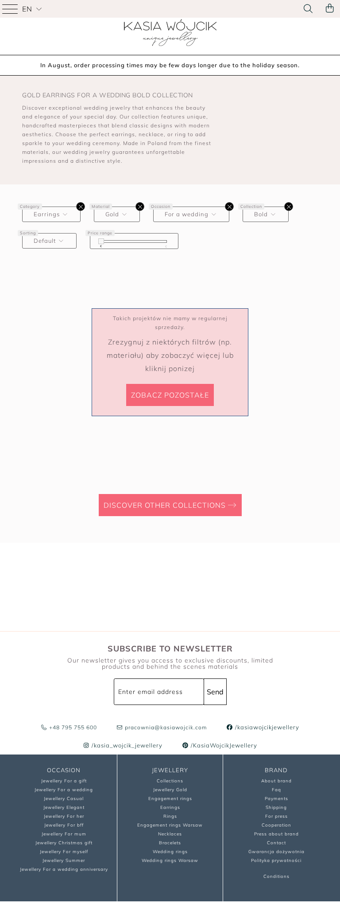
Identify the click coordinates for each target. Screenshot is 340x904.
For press (276, 816)
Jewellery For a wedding (64, 790)
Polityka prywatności (276, 860)
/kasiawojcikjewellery (266, 727)
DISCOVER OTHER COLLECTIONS (166, 505)
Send (215, 691)
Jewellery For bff (64, 825)
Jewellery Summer (63, 860)
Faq (276, 790)
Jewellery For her (64, 816)
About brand (276, 781)
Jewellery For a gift (64, 781)
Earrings (170, 807)
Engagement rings (170, 798)
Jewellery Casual (64, 798)
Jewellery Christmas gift (64, 843)
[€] (101, 241)
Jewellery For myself (64, 851)
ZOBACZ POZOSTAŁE (170, 395)
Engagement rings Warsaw (170, 825)
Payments (276, 798)
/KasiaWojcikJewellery (223, 745)
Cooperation (276, 825)
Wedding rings (170, 851)
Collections (170, 781)
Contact (276, 843)
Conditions (276, 876)
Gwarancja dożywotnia (276, 851)
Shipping (276, 807)
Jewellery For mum (64, 834)
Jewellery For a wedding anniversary (64, 869)
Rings (170, 816)
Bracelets (170, 843)
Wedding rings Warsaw (170, 860)
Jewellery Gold (170, 790)
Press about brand (276, 834)
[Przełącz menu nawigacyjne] (11, 9)
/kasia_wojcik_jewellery (126, 745)
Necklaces (170, 834)
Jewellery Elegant (64, 807)
